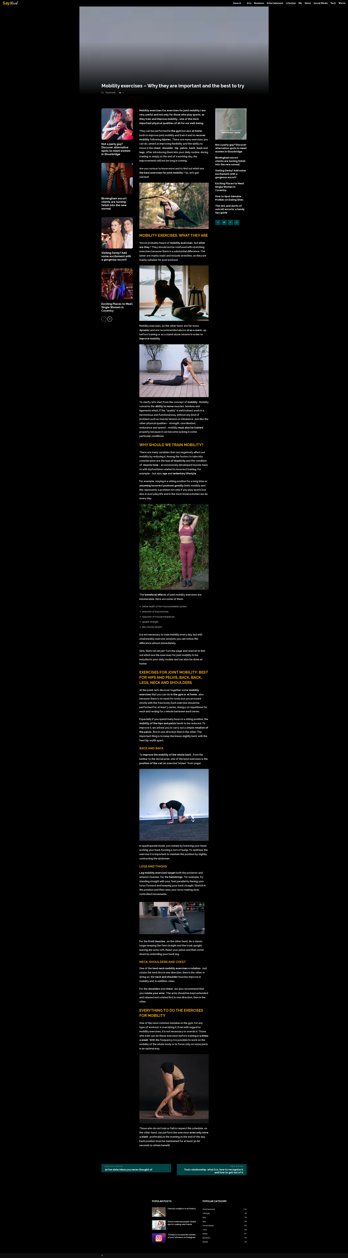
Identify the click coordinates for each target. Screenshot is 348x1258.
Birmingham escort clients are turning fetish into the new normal (114, 203)
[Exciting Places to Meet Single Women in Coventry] (117, 284)
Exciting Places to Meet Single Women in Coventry (117, 307)
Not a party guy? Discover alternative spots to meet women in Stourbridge (115, 149)
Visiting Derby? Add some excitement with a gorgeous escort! (116, 256)
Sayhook (111, 92)
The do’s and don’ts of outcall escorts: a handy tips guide (230, 209)
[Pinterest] (230, 222)
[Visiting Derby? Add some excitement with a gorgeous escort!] (117, 233)
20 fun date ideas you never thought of (128, 1169)
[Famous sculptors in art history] (159, 1212)
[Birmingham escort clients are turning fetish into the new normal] (117, 178)
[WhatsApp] (236, 222)
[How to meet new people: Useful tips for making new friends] (159, 1225)
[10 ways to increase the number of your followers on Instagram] (159, 1238)
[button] (237, 3)
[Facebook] (218, 222)
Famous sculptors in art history (182, 1209)
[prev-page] (103, 319)
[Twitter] (224, 222)
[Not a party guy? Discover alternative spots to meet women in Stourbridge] (117, 124)
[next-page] (109, 319)
